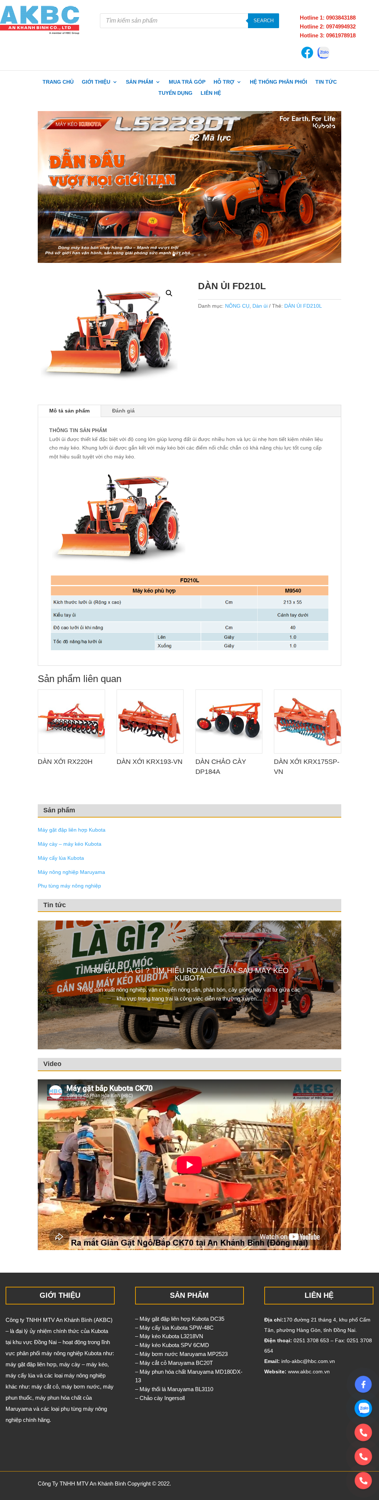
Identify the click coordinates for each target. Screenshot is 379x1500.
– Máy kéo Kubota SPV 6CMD (172, 1345)
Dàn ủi (260, 306)
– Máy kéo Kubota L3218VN (169, 1336)
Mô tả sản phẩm (69, 411)
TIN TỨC (326, 82)
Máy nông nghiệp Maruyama (71, 872)
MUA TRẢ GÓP (187, 82)
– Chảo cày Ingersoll (160, 1398)
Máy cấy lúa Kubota (61, 858)
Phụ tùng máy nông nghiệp (69, 886)
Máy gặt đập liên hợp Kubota (71, 830)
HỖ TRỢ (224, 82)
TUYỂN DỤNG (175, 93)
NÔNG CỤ (237, 306)
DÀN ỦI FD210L (303, 306)
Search (264, 20)
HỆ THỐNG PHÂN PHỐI (278, 82)
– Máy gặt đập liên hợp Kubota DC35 (179, 1319)
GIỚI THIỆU (96, 82)
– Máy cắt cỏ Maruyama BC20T (174, 1363)
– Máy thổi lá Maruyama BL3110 (174, 1389)
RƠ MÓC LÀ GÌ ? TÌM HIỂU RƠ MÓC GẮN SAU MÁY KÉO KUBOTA (190, 974)
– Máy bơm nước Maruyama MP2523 (181, 1354)
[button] (169, 293)
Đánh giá (123, 411)
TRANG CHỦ (58, 82)
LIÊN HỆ (211, 93)
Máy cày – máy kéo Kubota (69, 844)
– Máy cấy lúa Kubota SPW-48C (174, 1327)
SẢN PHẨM (139, 82)
